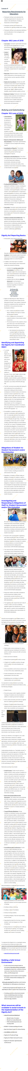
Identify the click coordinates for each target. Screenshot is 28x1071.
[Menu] (2, 1)
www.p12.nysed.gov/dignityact (12, 1015)
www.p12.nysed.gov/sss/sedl (11, 953)
